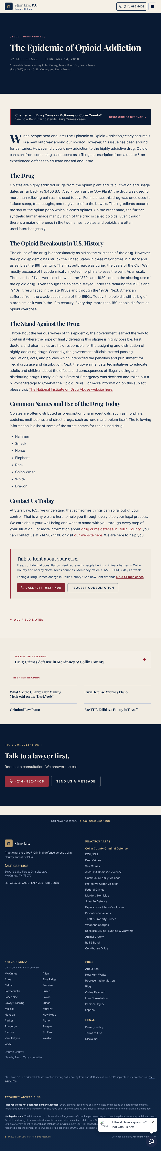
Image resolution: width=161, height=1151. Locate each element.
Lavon (46, 997)
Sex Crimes (92, 866)
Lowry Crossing (15, 1002)
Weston (47, 1038)
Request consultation (93, 587)
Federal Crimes (94, 889)
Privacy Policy (94, 1027)
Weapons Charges (97, 924)
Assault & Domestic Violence (103, 872)
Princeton (11, 1026)
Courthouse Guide (96, 948)
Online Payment (95, 992)
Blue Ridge (49, 979)
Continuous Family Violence (102, 877)
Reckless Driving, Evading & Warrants (109, 930)
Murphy (48, 1008)
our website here (88, 535)
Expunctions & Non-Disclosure (104, 907)
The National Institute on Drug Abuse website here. (71, 389)
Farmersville (12, 991)
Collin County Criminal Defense (106, 848)
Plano (46, 1020)
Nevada (10, 1014)
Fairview (48, 985)
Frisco (46, 991)
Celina (9, 985)
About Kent (92, 968)
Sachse (9, 1032)
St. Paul (47, 1032)
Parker (9, 1020)
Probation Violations (98, 913)
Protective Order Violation (101, 883)
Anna (8, 979)
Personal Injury (94, 1004)
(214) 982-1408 (29, 781)
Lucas (46, 1002)
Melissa (9, 1008)
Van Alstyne (12, 1038)
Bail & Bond (92, 942)
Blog (88, 986)
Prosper (48, 1026)
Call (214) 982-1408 (43, 587)
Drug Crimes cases (130, 577)
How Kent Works (95, 974)
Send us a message (76, 781)
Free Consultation (96, 998)
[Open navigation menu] (152, 6)
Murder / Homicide (97, 895)
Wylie (8, 1044)
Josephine (11, 997)
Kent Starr (27, 59)
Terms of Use (93, 1033)
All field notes (28, 619)
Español (90, 1010)
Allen (46, 973)
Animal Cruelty (94, 936)
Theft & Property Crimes (100, 919)
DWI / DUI (91, 854)
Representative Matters (100, 980)
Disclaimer (91, 1039)
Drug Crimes (93, 860)
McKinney (11, 973)
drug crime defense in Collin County (111, 529)
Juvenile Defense (96, 901)
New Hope (49, 1014)
